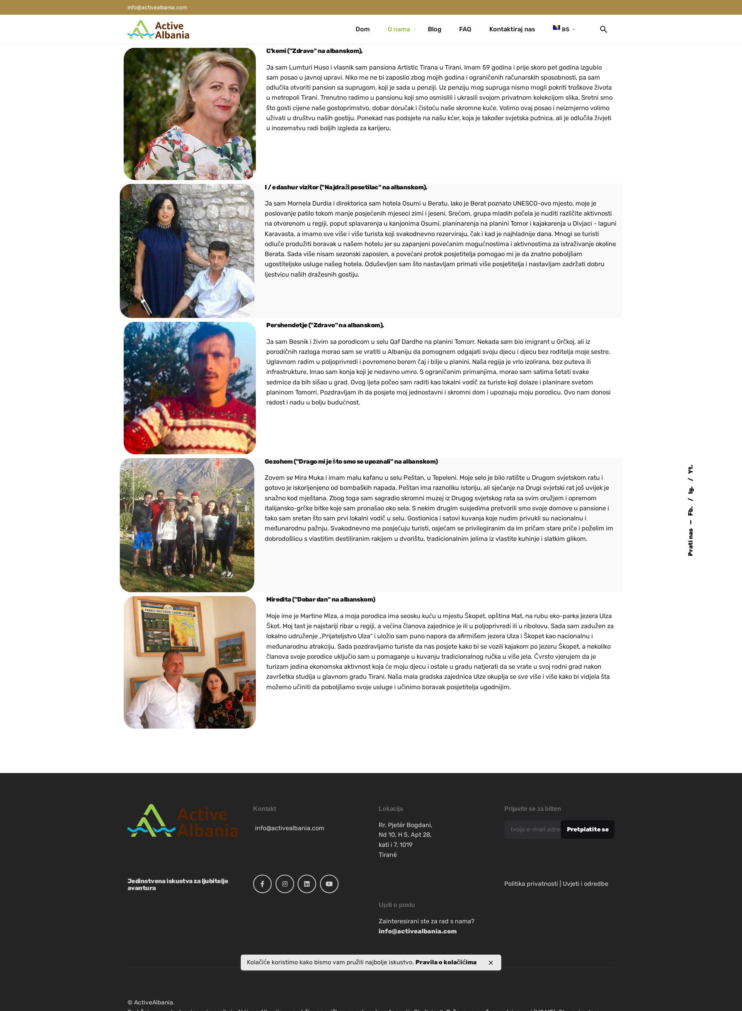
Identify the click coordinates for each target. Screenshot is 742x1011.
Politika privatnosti (531, 883)
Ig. (690, 489)
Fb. (690, 510)
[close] (491, 962)
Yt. (690, 469)
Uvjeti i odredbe (585, 883)
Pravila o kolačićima (446, 962)
